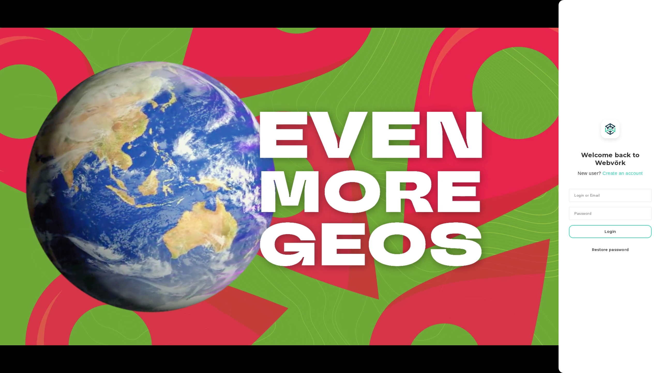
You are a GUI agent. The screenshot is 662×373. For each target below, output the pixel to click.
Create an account (623, 173)
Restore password (610, 249)
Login (610, 231)
